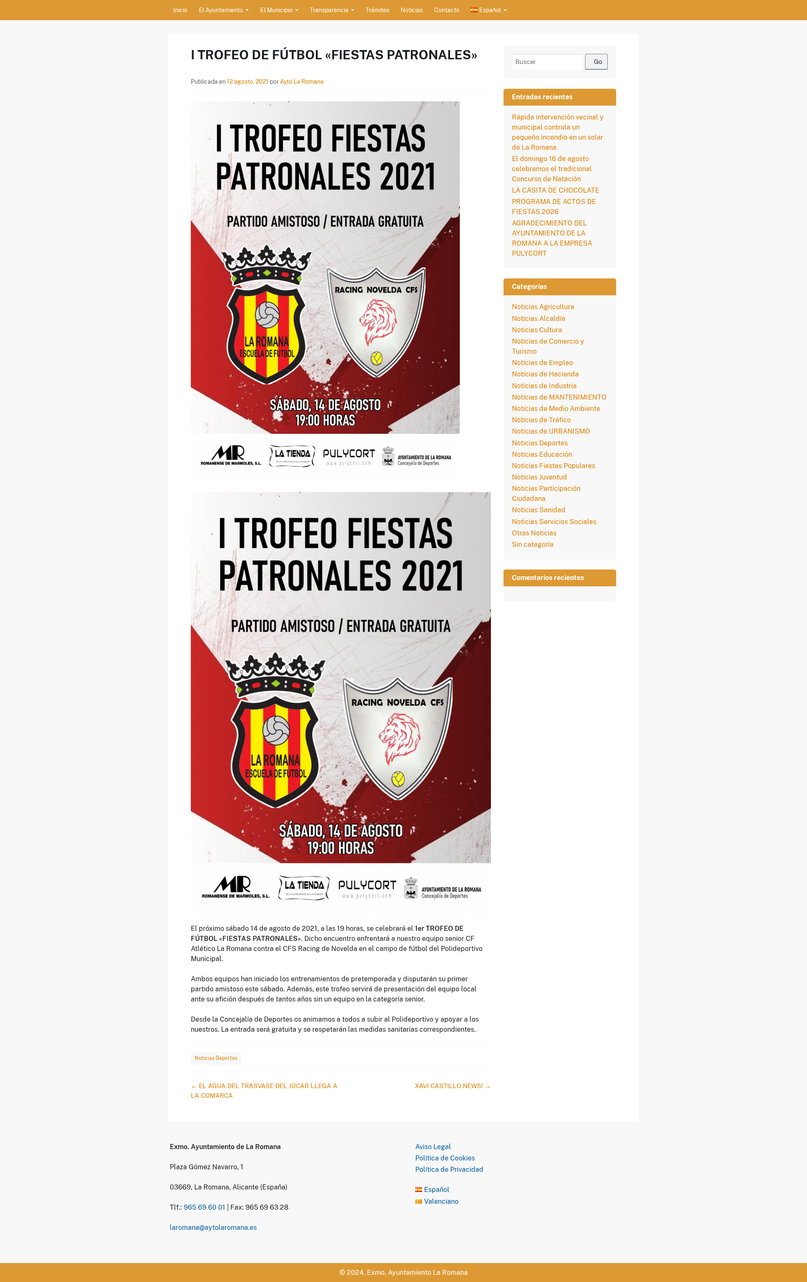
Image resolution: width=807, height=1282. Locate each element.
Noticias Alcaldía (538, 319)
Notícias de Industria (544, 386)
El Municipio (276, 10)
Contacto (446, 10)
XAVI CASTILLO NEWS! (453, 1085)
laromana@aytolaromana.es (213, 1228)
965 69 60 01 (204, 1207)
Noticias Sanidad (538, 510)
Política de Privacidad (449, 1169)
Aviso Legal (433, 1147)
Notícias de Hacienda (545, 374)
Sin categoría (533, 544)
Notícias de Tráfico (541, 420)
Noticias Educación (542, 454)
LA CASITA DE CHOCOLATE (555, 190)
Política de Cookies (445, 1158)
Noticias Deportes (216, 1058)
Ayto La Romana (302, 81)
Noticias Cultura (537, 330)
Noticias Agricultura (543, 307)
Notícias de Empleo (542, 363)
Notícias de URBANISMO (551, 431)
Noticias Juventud (539, 477)
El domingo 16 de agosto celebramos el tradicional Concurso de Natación (552, 169)
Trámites (377, 10)
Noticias (412, 10)
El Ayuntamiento (221, 10)
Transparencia (329, 10)
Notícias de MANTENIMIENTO (559, 397)
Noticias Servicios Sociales (554, 522)
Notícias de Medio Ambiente (556, 409)
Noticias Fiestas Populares (553, 466)
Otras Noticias (534, 533)
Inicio (180, 10)
